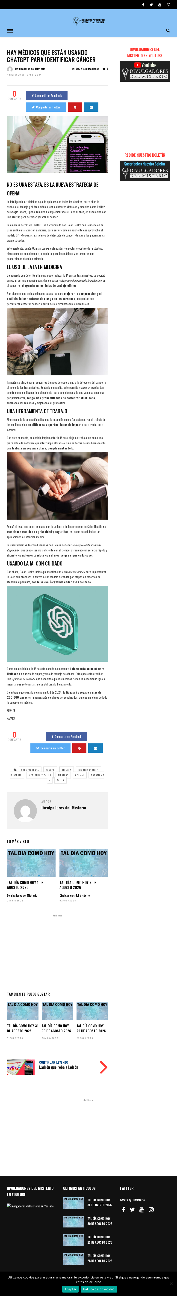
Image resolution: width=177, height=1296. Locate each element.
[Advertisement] (57, 952)
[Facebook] (123, 1209)
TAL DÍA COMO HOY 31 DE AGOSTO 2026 (22, 1028)
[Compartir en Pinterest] (75, 107)
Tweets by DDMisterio (132, 1199)
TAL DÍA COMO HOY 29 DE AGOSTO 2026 (91, 1028)
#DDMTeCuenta (30, 770)
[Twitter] (132, 1209)
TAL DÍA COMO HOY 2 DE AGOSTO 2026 (77, 885)
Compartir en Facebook (48, 95)
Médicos (63, 775)
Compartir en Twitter (48, 107)
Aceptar (70, 1289)
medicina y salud (40, 775)
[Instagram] (168, 4)
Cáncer (50, 770)
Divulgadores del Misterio (30, 69)
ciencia (66, 770)
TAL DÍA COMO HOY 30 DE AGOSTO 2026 (56, 1028)
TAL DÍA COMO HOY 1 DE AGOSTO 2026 (25, 885)
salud (60, 780)
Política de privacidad (99, 1289)
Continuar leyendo (53, 1062)
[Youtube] (160, 4)
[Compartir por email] (91, 107)
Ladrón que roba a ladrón (58, 1067)
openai (79, 775)
